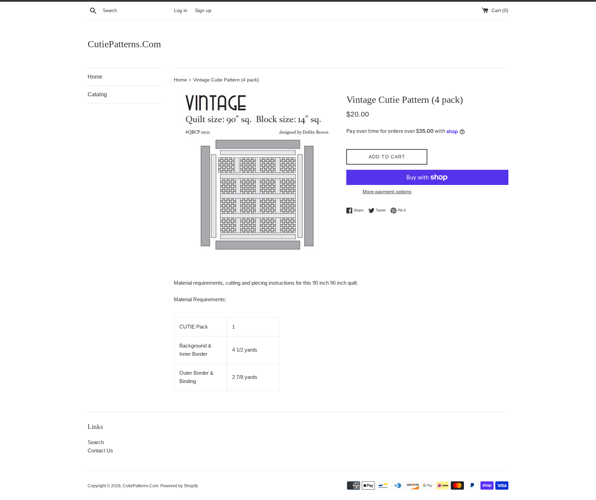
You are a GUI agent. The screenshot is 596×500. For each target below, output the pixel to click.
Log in (180, 10)
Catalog (97, 94)
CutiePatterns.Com (124, 44)
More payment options (386, 191)
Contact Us (100, 450)
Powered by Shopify (179, 485)
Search (96, 442)
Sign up (203, 10)
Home (95, 77)
